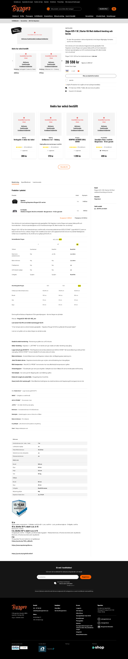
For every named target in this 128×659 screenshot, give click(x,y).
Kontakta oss (17, 2)
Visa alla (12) (64, 167)
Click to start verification (65, 583)
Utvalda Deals (100, 16)
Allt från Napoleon (34, 21)
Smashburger (111, 16)
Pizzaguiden (79, 621)
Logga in (78, 608)
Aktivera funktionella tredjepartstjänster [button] (34, 39)
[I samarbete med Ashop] (98, 647)
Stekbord (15, 16)
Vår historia (79, 610)
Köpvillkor (57, 608)
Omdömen (53, 2)
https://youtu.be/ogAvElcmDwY (22, 553)
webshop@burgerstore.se (40, 610)
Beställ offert (103, 9)
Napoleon (97, 199)
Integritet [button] (79, 632)
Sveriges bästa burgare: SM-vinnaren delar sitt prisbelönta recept (84, 627)
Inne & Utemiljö (70, 16)
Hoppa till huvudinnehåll (63, 2)
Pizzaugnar (29, 16)
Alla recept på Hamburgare (72, 2)
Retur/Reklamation (81, 634)
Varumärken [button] (89, 16)
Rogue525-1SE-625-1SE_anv (26, 319)
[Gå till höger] (62, 60)
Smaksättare (48, 16)
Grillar (22, 16)
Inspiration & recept (27, 2)
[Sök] (48, 8)
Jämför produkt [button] (101, 209)
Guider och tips (38, 2)
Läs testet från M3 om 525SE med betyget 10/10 (27, 323)
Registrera (85, 577)
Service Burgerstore (60, 610)
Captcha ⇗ (70, 585)
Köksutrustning (59, 16)
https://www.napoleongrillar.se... (22, 545)
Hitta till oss (79, 613)
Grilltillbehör (38, 16)
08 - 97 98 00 (37, 608)
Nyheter (46, 2)
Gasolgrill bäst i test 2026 (83, 616)
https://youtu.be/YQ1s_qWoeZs (22, 541)
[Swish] (24, 647)
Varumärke (24, 21)
